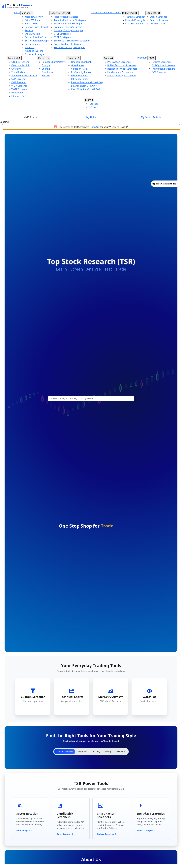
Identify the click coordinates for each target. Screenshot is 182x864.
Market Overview (34, 16)
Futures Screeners (161, 61)
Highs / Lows (32, 23)
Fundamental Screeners (120, 72)
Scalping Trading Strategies (68, 27)
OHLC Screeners (20, 61)
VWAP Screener (19, 89)
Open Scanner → (65, 834)
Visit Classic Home (165, 183)
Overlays (16, 68)
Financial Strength (135, 20)
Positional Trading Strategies (69, 47)
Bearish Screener (159, 20)
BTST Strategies (62, 33)
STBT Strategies (62, 37)
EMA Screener (18, 82)
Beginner (82, 751)
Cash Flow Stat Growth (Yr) (85, 89)
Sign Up (95, 127)
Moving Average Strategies (68, 23)
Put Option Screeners (163, 68)
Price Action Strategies (66, 16)
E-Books (93, 107)
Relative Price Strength (37, 27)
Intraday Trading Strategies (68, 30)
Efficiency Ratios (79, 79)
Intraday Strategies (35, 54)
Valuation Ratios (80, 68)
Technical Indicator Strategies (70, 20)
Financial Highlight (81, 61)
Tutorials (93, 103)
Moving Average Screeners (121, 75)
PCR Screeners (159, 72)
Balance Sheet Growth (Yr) (85, 85)
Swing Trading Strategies (67, 44)
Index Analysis (32, 33)
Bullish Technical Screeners (121, 65)
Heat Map (30, 47)
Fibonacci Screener (21, 96)
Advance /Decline (34, 50)
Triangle (46, 65)
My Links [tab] (91, 117)
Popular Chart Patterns (54, 61)
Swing (108, 751)
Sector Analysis (33, 44)
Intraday (96, 751)
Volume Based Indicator (24, 75)
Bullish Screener (158, 16)
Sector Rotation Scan (36, 37)
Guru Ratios (77, 65)
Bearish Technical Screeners (122, 68)
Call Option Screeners (163, 65)
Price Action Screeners (119, 61)
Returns (29, 30)
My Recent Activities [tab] (151, 117)
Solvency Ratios (79, 75)
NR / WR (46, 75)
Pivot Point (17, 92)
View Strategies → (146, 830)
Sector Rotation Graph (37, 40)
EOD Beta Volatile (134, 23)
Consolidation (157, 23)
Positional (120, 751)
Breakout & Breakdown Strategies (72, 40)
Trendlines (47, 72)
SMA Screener (18, 79)
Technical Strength (135, 16)
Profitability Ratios (81, 72)
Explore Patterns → (106, 834)
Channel (46, 68)
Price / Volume (33, 20)
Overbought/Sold (20, 65)
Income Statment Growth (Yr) (87, 82)
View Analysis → (24, 830)
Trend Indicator (19, 72)
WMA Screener (19, 85)
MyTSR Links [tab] (30, 117)
